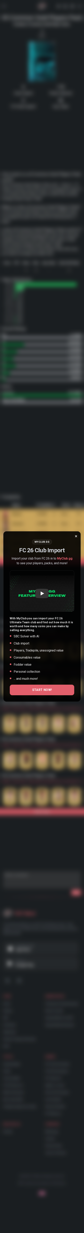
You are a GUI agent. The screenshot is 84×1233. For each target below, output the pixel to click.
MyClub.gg (64, 558)
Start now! (42, 690)
